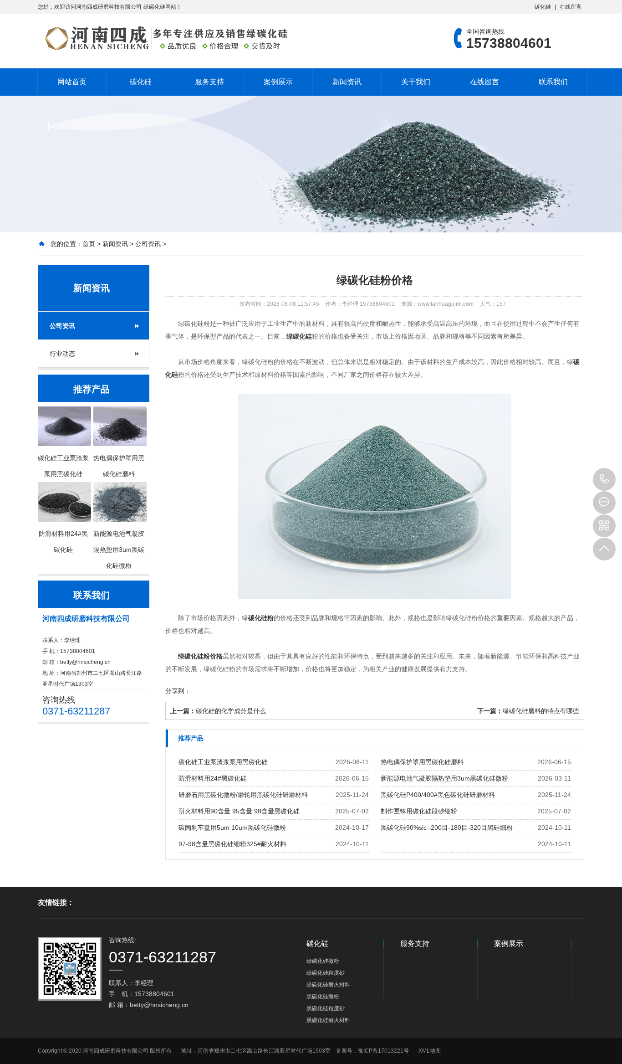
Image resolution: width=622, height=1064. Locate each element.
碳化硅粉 (261, 618)
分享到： (178, 690)
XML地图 (429, 1051)
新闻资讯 (347, 82)
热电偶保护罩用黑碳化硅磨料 (422, 762)
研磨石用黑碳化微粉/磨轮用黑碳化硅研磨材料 (243, 794)
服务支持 (209, 82)
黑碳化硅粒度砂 (325, 1008)
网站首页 (72, 82)
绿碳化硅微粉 (322, 961)
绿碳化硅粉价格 (200, 656)
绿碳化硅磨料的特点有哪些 (541, 710)
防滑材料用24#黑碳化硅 (212, 778)
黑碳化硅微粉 (322, 996)
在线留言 (570, 7)
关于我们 (415, 82)
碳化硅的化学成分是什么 (231, 710)
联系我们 (553, 82)
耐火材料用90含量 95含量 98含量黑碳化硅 (239, 811)
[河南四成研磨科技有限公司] (163, 38)
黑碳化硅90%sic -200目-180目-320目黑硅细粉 (447, 827)
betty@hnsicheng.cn (85, 662)
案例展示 (278, 82)
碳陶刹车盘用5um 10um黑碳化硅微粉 (232, 827)
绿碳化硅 (299, 336)
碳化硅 (543, 7)
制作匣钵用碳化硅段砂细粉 (419, 811)
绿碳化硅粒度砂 (325, 973)
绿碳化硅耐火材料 (328, 985)
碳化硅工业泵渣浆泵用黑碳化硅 (223, 762)
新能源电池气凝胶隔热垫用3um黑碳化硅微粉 (444, 778)
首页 (88, 243)
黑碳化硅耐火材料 (328, 1020)
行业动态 (62, 353)
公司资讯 (148, 243)
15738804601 (604, 479)
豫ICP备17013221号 (383, 1051)
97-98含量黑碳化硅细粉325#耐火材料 (232, 844)
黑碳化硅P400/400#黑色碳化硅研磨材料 (438, 794)
